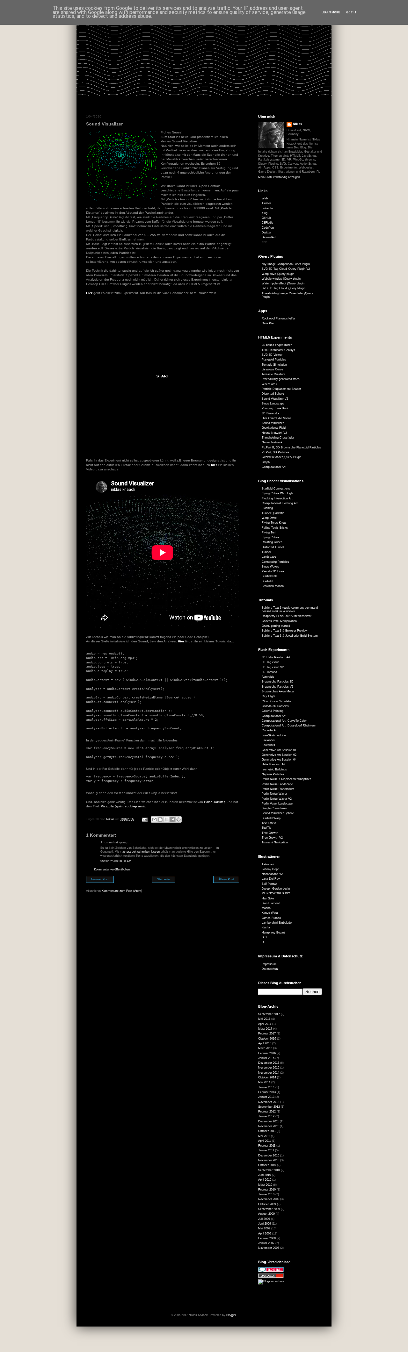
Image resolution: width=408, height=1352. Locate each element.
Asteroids (268, 676)
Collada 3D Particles (275, 706)
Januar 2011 (266, 1150)
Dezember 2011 (268, 1121)
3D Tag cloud (270, 662)
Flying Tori (268, 532)
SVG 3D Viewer (272, 354)
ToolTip (266, 827)
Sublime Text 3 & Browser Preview (285, 630)
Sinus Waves (270, 566)
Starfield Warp (271, 818)
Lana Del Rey (271, 878)
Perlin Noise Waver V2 (277, 798)
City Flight (268, 696)
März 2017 (265, 1028)
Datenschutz (270, 968)
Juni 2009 (264, 1223)
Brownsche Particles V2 (277, 686)
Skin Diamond (271, 903)
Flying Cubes (270, 537)
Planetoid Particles (274, 359)
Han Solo (268, 898)
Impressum (269, 964)
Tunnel (266, 552)
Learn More (331, 12)
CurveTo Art (270, 730)
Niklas (297, 123)
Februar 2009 (267, 1238)
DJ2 (264, 937)
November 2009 (268, 1199)
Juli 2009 (264, 1218)
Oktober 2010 (267, 1165)
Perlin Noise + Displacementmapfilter (286, 779)
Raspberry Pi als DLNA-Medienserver (286, 616)
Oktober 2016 (267, 1038)
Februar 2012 (267, 1111)
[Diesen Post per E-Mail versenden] (154, 819)
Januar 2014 (266, 1087)
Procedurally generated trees (281, 379)
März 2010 (265, 1184)
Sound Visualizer (273, 423)
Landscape (269, 556)
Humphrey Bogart (273, 932)
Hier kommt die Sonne (276, 418)
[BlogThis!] (160, 819)
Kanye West (270, 912)
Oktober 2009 (267, 1204)
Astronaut (268, 864)
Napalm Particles (273, 774)
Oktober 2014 (267, 1077)
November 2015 (268, 1067)
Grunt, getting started (276, 625)
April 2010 (264, 1179)
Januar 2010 (266, 1194)
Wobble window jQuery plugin (281, 278)
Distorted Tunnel (273, 547)
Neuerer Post (100, 879)
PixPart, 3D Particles (275, 452)
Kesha (266, 927)
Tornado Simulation (274, 364)
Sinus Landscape (273, 403)
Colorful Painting (272, 710)
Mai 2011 (264, 1136)
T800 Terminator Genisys (278, 350)
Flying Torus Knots (274, 522)
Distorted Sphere (273, 393)
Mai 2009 (264, 1228)
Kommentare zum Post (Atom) (122, 890)
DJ (264, 942)
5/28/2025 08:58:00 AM (115, 861)
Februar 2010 (267, 1189)
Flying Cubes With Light (278, 493)
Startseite (163, 879)
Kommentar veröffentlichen (112, 869)
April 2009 (264, 1233)
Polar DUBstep (215, 802)
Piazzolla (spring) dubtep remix (123, 806)
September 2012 (269, 1106)
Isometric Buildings (274, 769)
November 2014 (268, 1072)
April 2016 (264, 1043)
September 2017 (269, 1014)
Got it (351, 12)
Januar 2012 (266, 1116)
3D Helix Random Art (276, 657)
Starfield (267, 581)
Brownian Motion (273, 586)
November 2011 (268, 1126)
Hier (89, 293)
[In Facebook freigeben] (172, 819)
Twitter (266, 203)
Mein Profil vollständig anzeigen (279, 177)
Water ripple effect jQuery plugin (283, 283)
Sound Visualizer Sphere (278, 813)
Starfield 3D (269, 576)
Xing (264, 213)
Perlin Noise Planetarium (278, 788)
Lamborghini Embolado (277, 922)
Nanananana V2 (272, 874)
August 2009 (266, 1213)
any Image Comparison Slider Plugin (286, 264)
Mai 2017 (264, 1018)
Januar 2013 (266, 1096)
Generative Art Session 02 (279, 754)
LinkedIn (267, 208)
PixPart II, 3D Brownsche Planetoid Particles (291, 447)
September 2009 (269, 1209)
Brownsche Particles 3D (278, 681)
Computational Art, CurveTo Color (284, 720)
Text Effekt (269, 823)
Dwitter (266, 232)
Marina (266, 908)
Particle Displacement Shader (281, 388)
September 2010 (269, 1170)
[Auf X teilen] (166, 819)
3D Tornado (269, 672)
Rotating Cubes (272, 542)
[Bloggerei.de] (271, 1271)
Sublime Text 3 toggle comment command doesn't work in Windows (290, 609)
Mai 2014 (264, 1082)
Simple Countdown (274, 808)
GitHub (266, 217)
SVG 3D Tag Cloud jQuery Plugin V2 (286, 268)
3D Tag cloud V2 (273, 667)
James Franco (271, 917)
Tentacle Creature (273, 374)
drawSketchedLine (274, 735)
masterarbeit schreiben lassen (140, 851)
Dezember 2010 (268, 1155)
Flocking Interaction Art (277, 498)
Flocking (267, 508)
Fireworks (268, 740)
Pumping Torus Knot (275, 408)
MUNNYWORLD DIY (276, 893)
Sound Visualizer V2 (275, 398)
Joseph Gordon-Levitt (276, 888)
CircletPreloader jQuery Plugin (281, 457)
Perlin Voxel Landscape (277, 803)
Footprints (268, 745)
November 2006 (268, 1247)
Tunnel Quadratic (273, 513)
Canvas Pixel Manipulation (279, 621)
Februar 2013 (267, 1092)
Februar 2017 (267, 1033)
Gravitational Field (274, 427)
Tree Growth (270, 832)
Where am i (269, 384)
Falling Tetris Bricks (275, 527)
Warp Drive (269, 517)
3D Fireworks (271, 413)
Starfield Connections (276, 488)
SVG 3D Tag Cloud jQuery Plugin (283, 288)
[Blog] (271, 1281)
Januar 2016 (266, 1058)
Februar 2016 (267, 1053)
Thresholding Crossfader (278, 437)
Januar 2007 (266, 1243)
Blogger (231, 1315)
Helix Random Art (273, 764)
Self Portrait (269, 883)
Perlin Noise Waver (274, 793)
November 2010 (268, 1160)
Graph (266, 462)
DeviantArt (269, 237)
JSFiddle (267, 222)
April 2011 (264, 1140)
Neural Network (272, 442)
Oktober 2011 (267, 1131)
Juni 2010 (264, 1175)
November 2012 (268, 1102)
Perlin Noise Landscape (277, 784)
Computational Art (274, 467)
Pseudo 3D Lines (273, 571)
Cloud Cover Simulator (277, 701)
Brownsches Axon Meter (278, 691)
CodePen (268, 227)
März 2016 (265, 1048)
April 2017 (264, 1024)
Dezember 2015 (268, 1062)
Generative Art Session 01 (279, 750)
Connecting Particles (275, 561)
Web (265, 198)
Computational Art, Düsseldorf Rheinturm (289, 725)
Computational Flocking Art (280, 503)
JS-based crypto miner (277, 345)
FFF (264, 242)
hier (214, 465)
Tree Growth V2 (272, 837)
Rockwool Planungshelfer (278, 318)
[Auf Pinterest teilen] (178, 819)
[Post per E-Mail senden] (144, 819)
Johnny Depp (270, 869)
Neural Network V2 (274, 432)
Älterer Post (226, 879)
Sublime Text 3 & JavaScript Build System (290, 635)
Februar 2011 (266, 1145)
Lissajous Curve (272, 369)
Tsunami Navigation (275, 842)
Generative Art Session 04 (279, 759)
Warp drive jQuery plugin (278, 273)
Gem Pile (268, 323)
